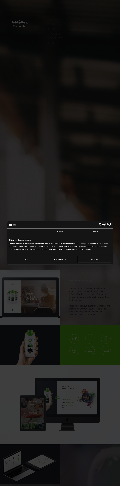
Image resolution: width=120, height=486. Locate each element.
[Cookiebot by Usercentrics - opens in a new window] (100, 225)
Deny (26, 259)
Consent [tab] (24, 232)
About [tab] (95, 232)
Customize (58, 259)
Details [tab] (60, 232)
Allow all (94, 259)
